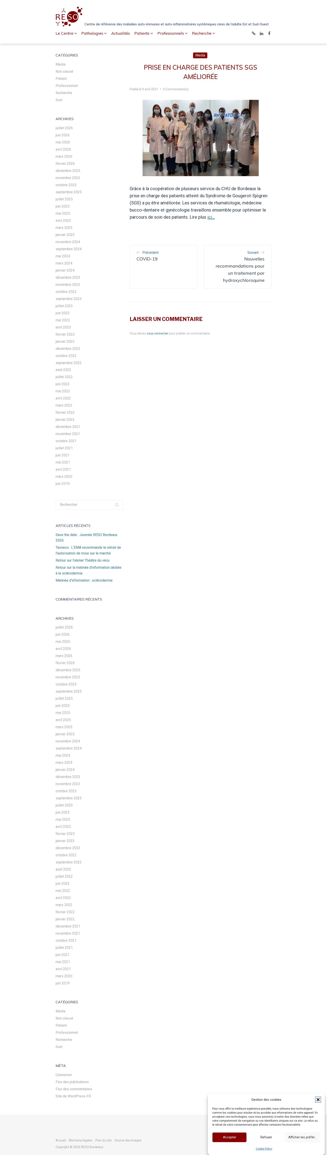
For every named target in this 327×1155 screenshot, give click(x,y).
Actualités (120, 33)
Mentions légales (81, 1140)
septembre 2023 (69, 299)
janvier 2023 (65, 341)
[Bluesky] (253, 33)
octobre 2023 (66, 292)
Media (200, 55)
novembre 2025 (68, 178)
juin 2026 (63, 135)
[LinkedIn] (261, 33)
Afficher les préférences (304, 1137)
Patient (61, 79)
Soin (59, 100)
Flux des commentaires (74, 1089)
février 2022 (65, 412)
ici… (211, 217)
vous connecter (157, 333)
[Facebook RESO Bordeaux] (269, 33)
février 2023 (65, 334)
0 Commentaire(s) (176, 89)
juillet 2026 (64, 128)
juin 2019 (63, 484)
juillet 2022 (64, 377)
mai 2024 (63, 256)
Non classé (64, 71)
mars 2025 (64, 228)
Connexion (64, 1075)
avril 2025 (63, 220)
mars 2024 (64, 263)
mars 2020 (64, 476)
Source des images (128, 1140)
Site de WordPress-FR (73, 1096)
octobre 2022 (66, 356)
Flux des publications (72, 1082)
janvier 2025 (65, 235)
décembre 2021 (68, 427)
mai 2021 (63, 462)
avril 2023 (63, 327)
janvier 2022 (65, 419)
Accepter (229, 1137)
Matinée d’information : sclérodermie (84, 580)
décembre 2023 (68, 277)
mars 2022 (64, 405)
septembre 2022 (69, 363)
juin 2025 (63, 206)
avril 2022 (63, 398)
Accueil (61, 1140)
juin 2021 (63, 455)
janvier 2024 (65, 270)
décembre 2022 (68, 349)
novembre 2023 (68, 284)
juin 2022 (63, 384)
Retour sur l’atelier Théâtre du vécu (82, 560)
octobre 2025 (66, 185)
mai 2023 (63, 320)
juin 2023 (63, 313)
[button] (318, 1099)
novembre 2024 (68, 242)
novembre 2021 (68, 434)
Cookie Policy (264, 1148)
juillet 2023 (64, 306)
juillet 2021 (64, 448)
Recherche (64, 93)
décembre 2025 (68, 171)
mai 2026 (63, 142)
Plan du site (103, 1140)
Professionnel (67, 86)
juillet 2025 (64, 199)
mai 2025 (63, 213)
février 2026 (65, 163)
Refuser (266, 1137)
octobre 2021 (66, 441)
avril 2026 (63, 149)
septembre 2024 (69, 249)
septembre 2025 (69, 192)
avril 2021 (63, 469)
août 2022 (63, 370)
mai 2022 (63, 391)
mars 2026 (64, 156)
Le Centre (64, 33)
